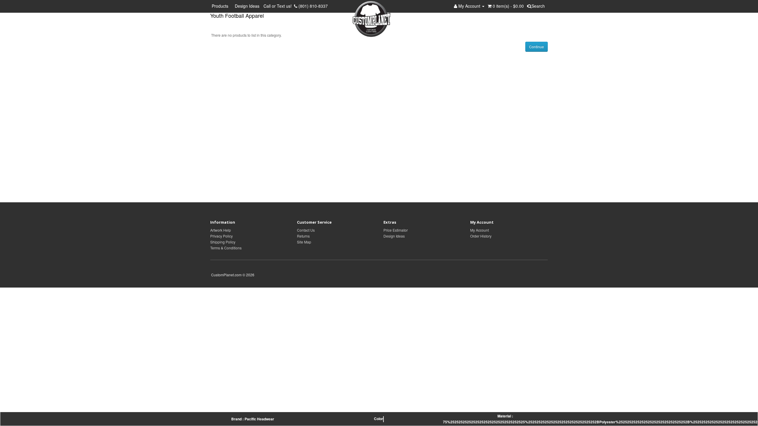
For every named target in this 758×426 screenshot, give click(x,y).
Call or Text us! (279, 6)
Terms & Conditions (226, 247)
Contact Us (306, 230)
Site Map (304, 241)
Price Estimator (395, 230)
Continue (536, 46)
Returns (303, 235)
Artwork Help (220, 230)
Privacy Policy (221, 235)
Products (221, 6)
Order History (481, 235)
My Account (479, 230)
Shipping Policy (222, 241)
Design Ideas (247, 6)
